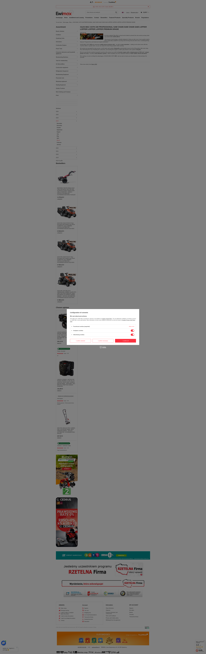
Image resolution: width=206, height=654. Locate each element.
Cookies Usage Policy (107, 318)
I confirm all (126, 340)
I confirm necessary (103, 340)
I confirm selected (80, 340)
